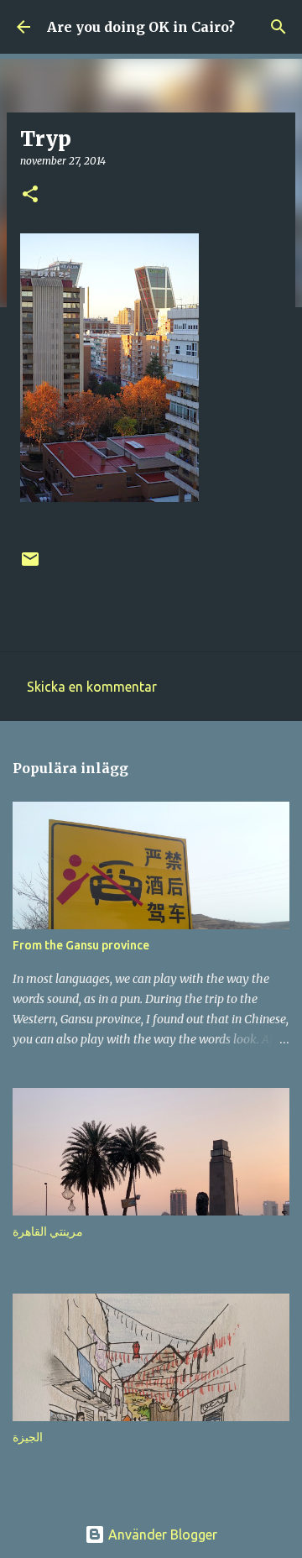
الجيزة (28, 1437)
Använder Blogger (161, 1534)
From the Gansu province (81, 945)
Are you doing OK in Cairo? (141, 26)
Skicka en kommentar (92, 686)
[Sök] (278, 27)
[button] (30, 195)
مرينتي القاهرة (48, 1231)
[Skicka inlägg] (30, 565)
